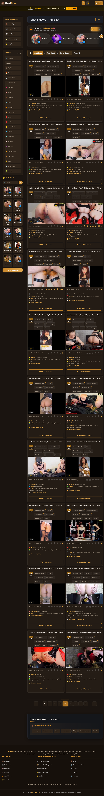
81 (94, 704)
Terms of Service (42, 784)
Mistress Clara (86, 197)
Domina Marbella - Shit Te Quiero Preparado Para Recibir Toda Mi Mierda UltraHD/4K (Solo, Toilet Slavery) (46, 61)
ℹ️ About (74, 768)
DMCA (75, 784)
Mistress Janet (77, 573)
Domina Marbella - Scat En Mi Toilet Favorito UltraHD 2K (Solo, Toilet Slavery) (84, 442)
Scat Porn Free (52, 66)
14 (86, 704)
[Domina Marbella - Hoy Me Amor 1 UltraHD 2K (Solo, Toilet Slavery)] (84, 276)
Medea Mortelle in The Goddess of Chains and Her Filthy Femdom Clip (46, 188)
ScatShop (38, 53)
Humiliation (85, 581)
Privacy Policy (32, 784)
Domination (57, 74)
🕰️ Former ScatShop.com (44, 765)
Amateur (36, 731)
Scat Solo (47, 74)
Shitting (96, 573)
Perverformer (89, 129)
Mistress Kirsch (91, 193)
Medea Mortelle (77, 129)
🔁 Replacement (41, 768)
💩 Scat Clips (6, 761)
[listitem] (41, 38)
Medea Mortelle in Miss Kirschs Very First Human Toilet (84, 632)
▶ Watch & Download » (46, 118)
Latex (95, 201)
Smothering (76, 577)
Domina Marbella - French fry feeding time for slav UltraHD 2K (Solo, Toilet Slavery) (46, 315)
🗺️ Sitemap (74, 776)
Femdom (75, 133)
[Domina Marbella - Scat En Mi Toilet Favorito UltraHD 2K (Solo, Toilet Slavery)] (84, 467)
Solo (56, 731)
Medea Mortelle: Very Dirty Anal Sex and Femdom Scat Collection (84, 124)
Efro (74, 731)
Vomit (95, 731)
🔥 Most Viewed (7, 776)
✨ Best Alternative (42, 772)
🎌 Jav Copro (6, 768)
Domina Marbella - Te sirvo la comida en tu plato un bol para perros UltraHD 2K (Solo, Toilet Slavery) (46, 378)
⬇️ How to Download (77, 765)
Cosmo (75, 328)
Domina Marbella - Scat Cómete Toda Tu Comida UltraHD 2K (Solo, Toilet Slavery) (46, 569)
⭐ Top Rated (6, 780)
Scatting (85, 577)
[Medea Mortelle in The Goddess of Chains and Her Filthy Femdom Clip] (46, 213)
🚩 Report (74, 772)
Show (98, 19)
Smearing (66, 731)
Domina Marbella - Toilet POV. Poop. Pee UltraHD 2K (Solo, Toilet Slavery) (84, 61)
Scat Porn (76, 581)
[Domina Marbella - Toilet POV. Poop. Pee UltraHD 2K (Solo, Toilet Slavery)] (84, 86)
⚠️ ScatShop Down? (42, 776)
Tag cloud (51, 53)
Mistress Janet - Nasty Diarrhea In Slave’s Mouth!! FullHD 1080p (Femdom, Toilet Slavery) (84, 569)
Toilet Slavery (65, 53)
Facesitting (38, 74)
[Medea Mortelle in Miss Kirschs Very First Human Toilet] (84, 657)
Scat (87, 256)
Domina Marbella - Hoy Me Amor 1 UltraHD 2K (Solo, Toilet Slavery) (84, 251)
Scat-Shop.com (35, 792)
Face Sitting (96, 581)
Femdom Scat (39, 70)
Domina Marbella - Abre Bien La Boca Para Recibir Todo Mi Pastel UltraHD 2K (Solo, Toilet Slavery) (46, 124)
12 (75, 704)
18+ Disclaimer (54, 784)
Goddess (87, 573)
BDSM (95, 133)
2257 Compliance (65, 784)
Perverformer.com (78, 193)
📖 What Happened (42, 761)
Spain (84, 264)
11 (70, 704)
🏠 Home (73, 761)
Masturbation (84, 731)
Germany (87, 201)
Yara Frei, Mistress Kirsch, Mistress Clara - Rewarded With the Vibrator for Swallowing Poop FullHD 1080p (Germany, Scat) (46, 632)
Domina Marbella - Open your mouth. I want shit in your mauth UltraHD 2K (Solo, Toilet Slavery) (46, 505)
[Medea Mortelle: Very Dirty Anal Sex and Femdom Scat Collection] (84, 149)
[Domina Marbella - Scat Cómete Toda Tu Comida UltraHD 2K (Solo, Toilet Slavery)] (46, 593)
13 (80, 704)
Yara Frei (75, 137)
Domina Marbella (39, 66)
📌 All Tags (5, 772)
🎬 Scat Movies (7, 765)
